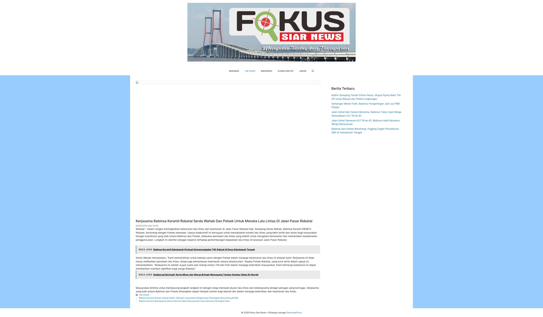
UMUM (302, 71)
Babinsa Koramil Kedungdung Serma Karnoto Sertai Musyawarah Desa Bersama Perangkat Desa (184, 301)
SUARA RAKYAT (286, 71)
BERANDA (234, 71)
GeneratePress (294, 312)
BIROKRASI (266, 71)
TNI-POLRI (250, 71)
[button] (313, 71)
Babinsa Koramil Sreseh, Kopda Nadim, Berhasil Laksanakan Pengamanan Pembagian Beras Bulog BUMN (188, 298)
